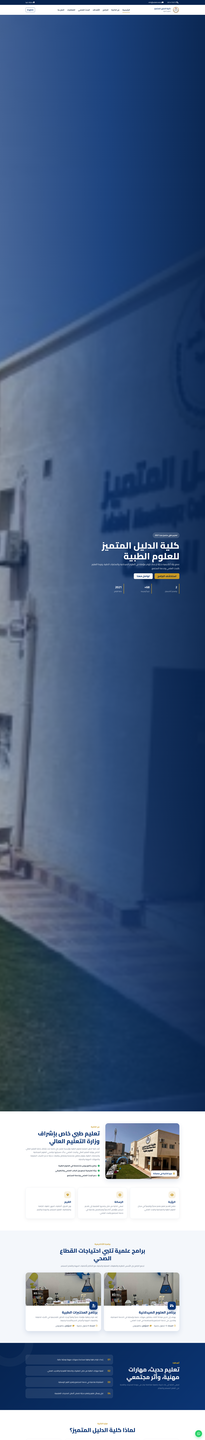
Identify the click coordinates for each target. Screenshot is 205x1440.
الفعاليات (71, 10)
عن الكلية (115, 10)
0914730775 (172, 2)
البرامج (105, 10)
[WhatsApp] (198, 1433)
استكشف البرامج (167, 576)
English (30, 10)
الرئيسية (126, 10)
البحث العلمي (84, 10)
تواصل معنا (143, 576)
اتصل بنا (61, 10)
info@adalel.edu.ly (155, 2)
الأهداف (96, 10)
